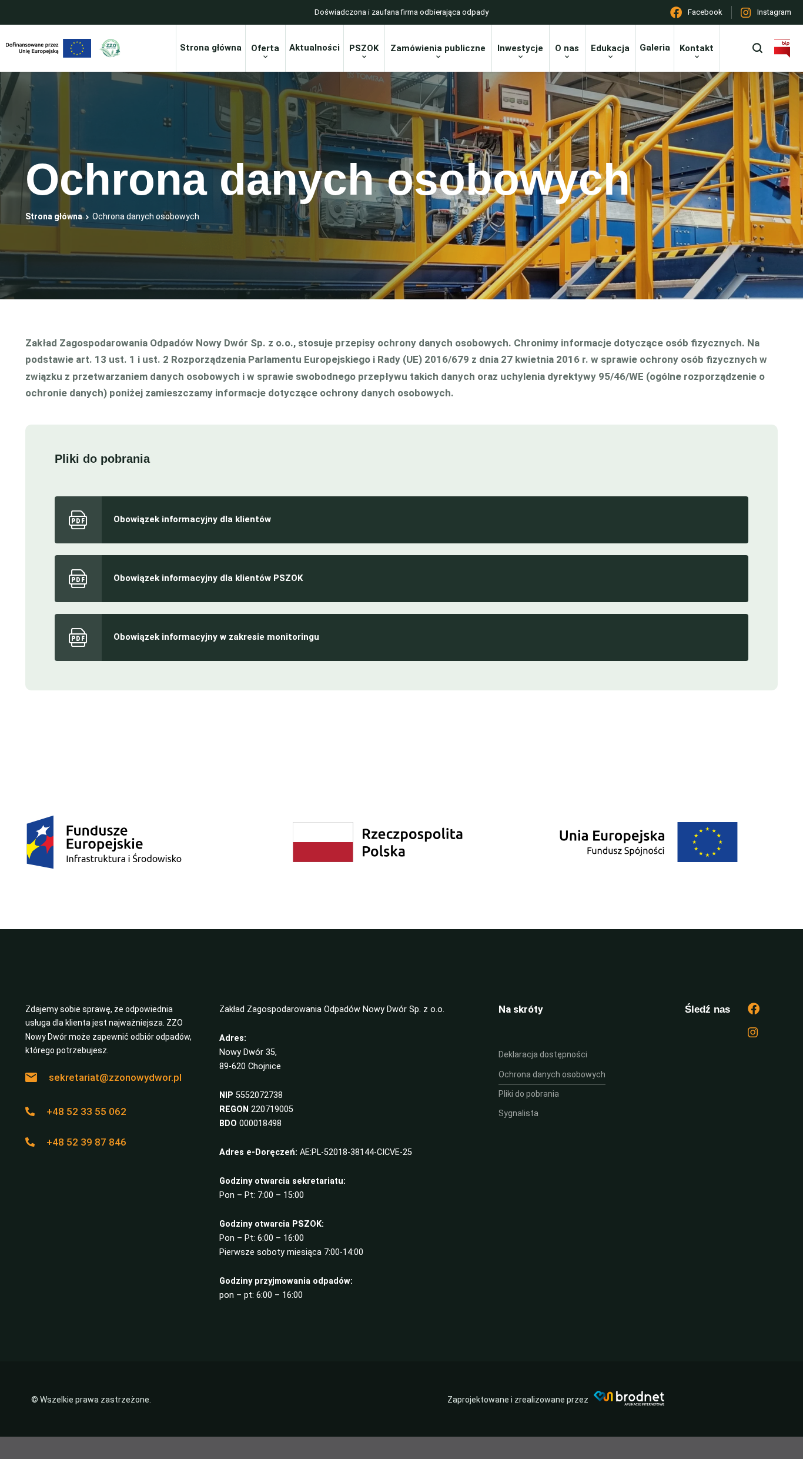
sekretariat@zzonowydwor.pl (115, 1077)
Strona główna (53, 216)
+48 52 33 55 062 (86, 1111)
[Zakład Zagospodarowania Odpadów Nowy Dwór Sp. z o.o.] (113, 48)
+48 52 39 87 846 (86, 1142)
